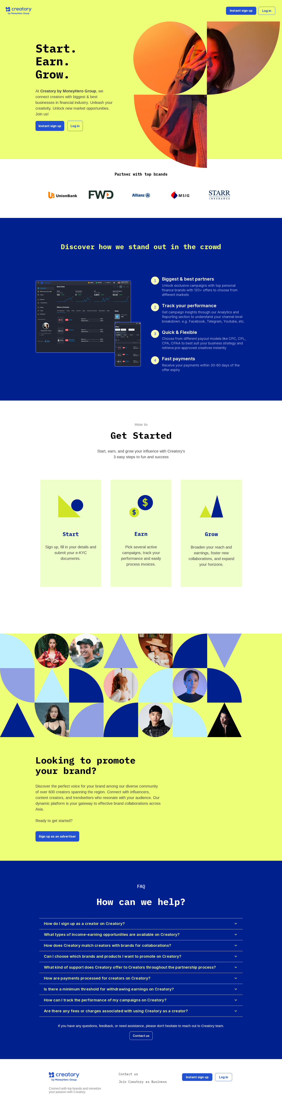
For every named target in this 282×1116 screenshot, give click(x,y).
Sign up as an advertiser (57, 836)
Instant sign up (241, 10)
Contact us (141, 1036)
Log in (266, 11)
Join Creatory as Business (143, 1082)
